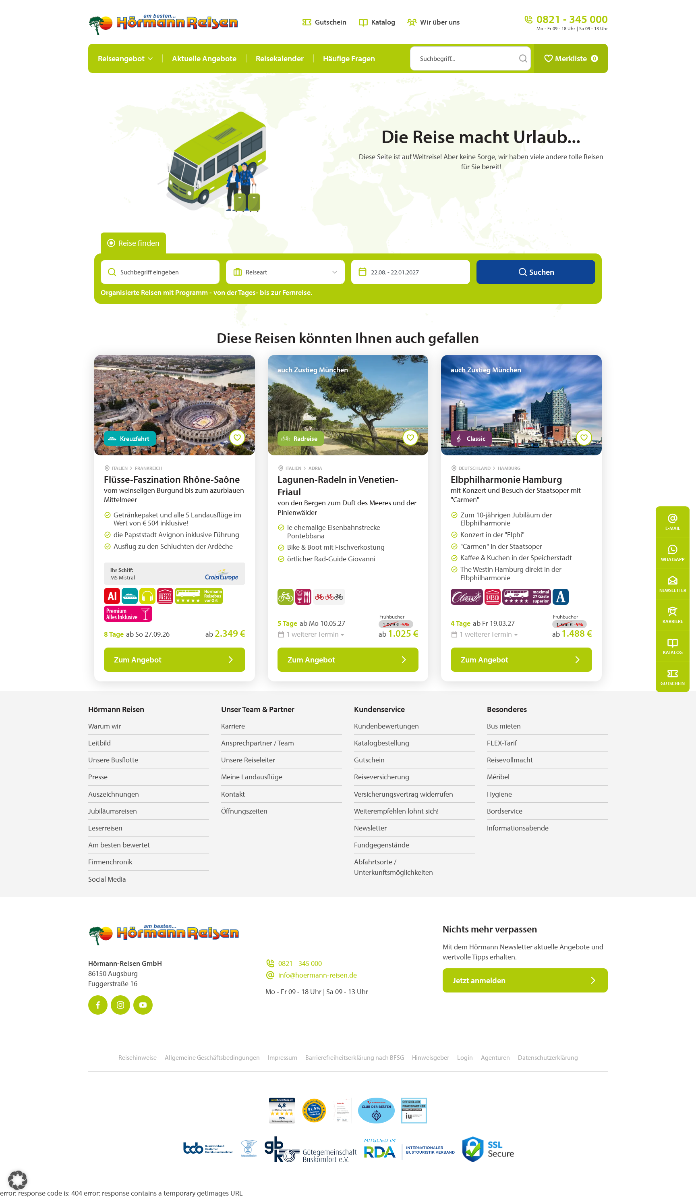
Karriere (673, 621)
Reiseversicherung (381, 776)
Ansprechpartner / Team (257, 742)
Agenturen (495, 1057)
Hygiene (499, 794)
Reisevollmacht (510, 759)
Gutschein (673, 683)
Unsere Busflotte (113, 759)
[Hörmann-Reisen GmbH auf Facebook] (98, 1005)
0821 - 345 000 (300, 963)
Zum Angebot (138, 659)
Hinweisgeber (430, 1057)
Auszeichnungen (113, 794)
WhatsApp (673, 559)
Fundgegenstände (381, 844)
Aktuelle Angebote (204, 58)
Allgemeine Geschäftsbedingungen (212, 1057)
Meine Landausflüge (251, 776)
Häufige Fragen (349, 58)
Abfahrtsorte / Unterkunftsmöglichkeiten (393, 866)
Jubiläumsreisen (112, 811)
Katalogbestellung (381, 742)
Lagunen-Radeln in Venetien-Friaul (338, 485)
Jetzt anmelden (479, 980)
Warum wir (104, 726)
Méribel (498, 776)
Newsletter (672, 590)
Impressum (282, 1057)
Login (465, 1057)
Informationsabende (518, 828)
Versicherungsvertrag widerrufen (403, 794)
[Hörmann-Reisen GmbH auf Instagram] (120, 1005)
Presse (98, 776)
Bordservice (504, 811)
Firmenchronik (110, 861)
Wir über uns (440, 22)
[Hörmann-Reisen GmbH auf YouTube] (143, 1005)
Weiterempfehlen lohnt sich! (396, 811)
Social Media (107, 879)
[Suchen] (523, 58)
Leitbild (99, 742)
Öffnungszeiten (244, 811)
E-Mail (672, 528)
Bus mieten (504, 726)
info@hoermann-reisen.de (317, 975)
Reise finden (139, 243)
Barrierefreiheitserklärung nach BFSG (354, 1057)
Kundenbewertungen (386, 726)
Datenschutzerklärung (548, 1057)
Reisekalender (280, 58)
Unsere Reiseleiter (248, 759)
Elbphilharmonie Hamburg (506, 479)
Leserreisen (105, 828)
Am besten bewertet (119, 844)
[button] (17, 1180)
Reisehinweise (137, 1057)
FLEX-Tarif (502, 742)
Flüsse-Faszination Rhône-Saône (172, 479)
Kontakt (233, 794)
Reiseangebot (121, 58)
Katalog (673, 652)
